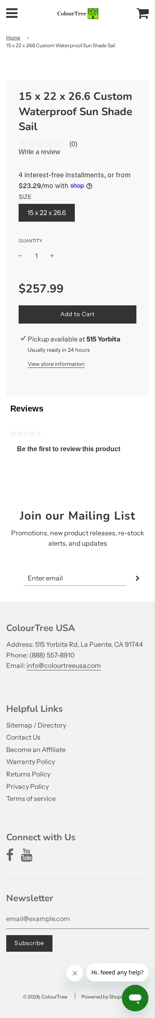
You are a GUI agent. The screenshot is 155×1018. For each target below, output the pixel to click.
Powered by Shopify (103, 997)
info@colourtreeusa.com (63, 665)
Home (13, 37)
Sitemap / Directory (36, 725)
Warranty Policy (30, 761)
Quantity (30, 241)
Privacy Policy (27, 786)
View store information (56, 363)
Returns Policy (28, 774)
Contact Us (23, 737)
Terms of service (31, 798)
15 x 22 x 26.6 (46, 212)
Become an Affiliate (36, 749)
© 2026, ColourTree (45, 997)
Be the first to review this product (72, 451)
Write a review (39, 152)
